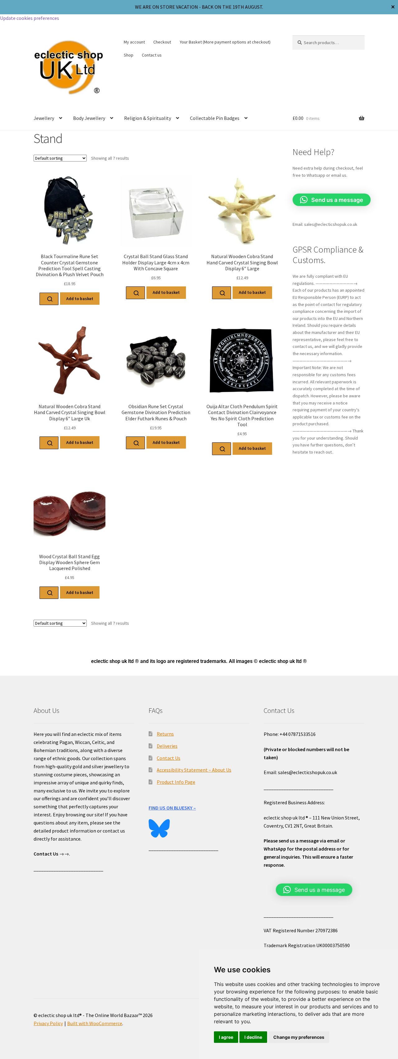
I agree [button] (226, 1037)
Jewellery (44, 118)
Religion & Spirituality (147, 118)
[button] (332, 200)
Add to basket (79, 298)
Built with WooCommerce (94, 1023)
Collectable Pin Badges (214, 118)
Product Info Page (176, 782)
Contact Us (168, 758)
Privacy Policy (48, 1023)
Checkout (162, 42)
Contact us (152, 55)
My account (134, 42)
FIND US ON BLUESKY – (172, 808)
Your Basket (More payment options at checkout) (225, 42)
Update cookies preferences (29, 18)
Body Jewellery (89, 118)
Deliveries (167, 746)
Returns (165, 734)
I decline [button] (253, 1037)
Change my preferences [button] (298, 1037)
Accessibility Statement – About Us (194, 770)
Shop (128, 55)
